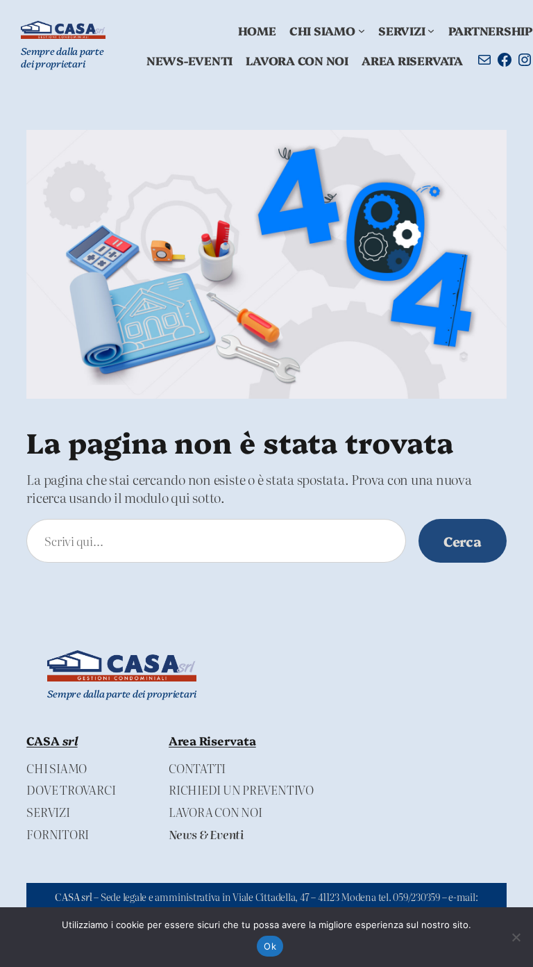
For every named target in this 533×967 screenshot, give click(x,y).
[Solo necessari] (516, 937)
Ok (270, 946)
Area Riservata (212, 740)
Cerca (462, 540)
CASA (51, 740)
